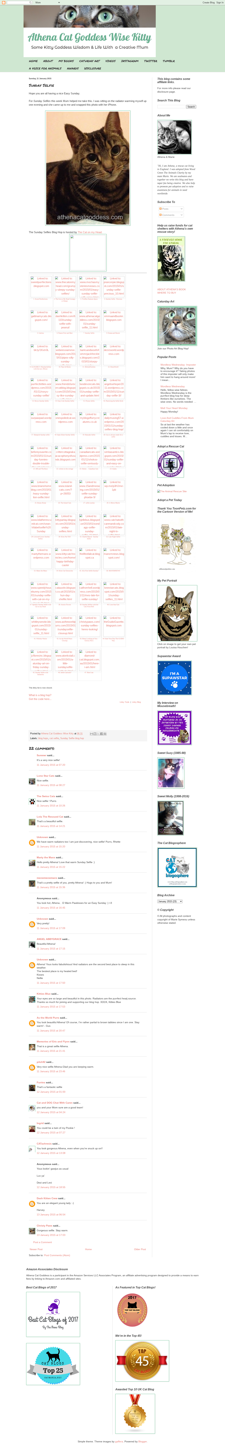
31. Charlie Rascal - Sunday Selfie (89, 538)
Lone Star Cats (45, 775)
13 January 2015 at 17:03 (51, 1235)
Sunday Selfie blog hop (72, 738)
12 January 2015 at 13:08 (51, 1153)
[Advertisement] (88, 720)
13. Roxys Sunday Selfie (40, 401)
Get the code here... (40, 698)
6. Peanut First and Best (65, 333)
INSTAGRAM (130, 61)
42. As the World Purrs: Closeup (65, 640)
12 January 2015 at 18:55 (51, 1187)
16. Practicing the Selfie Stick (113, 401)
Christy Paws (44, 1225)
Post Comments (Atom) (57, 1255)
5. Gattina (40, 333)
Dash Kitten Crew (47, 1198)
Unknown (42, 837)
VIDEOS (110, 61)
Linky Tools (124, 702)
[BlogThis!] (95, 734)
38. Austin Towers (65, 605)
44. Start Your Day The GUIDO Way (113, 640)
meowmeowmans (47, 877)
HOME (33, 61)
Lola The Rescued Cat (50, 816)
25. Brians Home (40, 503)
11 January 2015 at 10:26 (51, 805)
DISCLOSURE (92, 68)
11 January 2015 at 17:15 (51, 948)
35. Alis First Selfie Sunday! (89, 571)
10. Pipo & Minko (65, 367)
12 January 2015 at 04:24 (51, 1112)
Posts (165, 208)
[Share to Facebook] (101, 734)
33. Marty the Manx (40, 571)
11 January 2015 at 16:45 (51, 907)
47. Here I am (89, 672)
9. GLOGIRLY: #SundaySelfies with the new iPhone (40, 368)
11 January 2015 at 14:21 (51, 826)
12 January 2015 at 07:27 (51, 1132)
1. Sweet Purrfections (40, 299)
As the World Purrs (48, 1017)
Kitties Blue (44, 993)
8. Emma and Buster (113, 333)
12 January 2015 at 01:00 (51, 1091)
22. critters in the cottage (64, 469)
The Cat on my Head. (90, 232)
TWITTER (150, 61)
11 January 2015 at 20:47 (51, 1030)
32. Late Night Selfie (113, 537)
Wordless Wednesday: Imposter (178, 364)
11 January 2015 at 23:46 (51, 1071)
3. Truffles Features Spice (89, 299)
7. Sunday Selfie (88, 333)
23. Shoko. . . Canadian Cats (89, 469)
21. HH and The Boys (40, 469)
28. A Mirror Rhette (113, 503)
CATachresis (44, 1143)
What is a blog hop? (40, 695)
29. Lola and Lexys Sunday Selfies (40, 538)
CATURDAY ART (89, 61)
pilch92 (41, 1062)
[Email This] (91, 734)
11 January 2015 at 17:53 (51, 1006)
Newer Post (36, 1249)
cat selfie (54, 738)
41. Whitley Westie (40, 639)
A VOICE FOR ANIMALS (45, 68)
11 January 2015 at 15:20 (51, 846)
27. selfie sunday (89, 503)
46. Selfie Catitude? (64, 672)
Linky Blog (136, 702)
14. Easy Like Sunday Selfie (64, 401)
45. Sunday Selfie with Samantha (40, 673)
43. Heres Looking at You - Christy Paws (89, 640)
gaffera (119, 1441)
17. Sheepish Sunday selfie (40, 435)
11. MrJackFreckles (88, 367)
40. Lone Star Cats (113, 605)
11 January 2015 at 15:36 (51, 887)
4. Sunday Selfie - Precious (113, 299)
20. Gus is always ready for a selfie (113, 436)
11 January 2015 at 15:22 (51, 867)
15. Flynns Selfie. (89, 401)
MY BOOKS (66, 61)
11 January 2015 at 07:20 (51, 764)
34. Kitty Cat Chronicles (64, 571)
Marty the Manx (46, 857)
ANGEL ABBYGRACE (49, 939)
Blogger (142, 1441)
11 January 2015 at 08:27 (51, 785)
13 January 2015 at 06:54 (51, 1214)
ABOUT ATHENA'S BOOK (171, 289)
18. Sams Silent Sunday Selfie (65, 435)
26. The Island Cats (64, 503)
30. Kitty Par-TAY (65, 537)
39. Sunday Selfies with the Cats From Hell (89, 606)
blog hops (43, 738)
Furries (41, 1082)
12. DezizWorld (113, 367)
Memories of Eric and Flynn (53, 1041)
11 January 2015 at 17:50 (51, 982)
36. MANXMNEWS (113, 571)
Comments (168, 215)
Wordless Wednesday (172, 386)
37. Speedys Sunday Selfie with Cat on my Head (40, 606)
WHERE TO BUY (166, 292)
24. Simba (113, 469)
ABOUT (48, 61)
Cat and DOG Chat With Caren (55, 1102)
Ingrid (40, 1123)
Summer (41, 755)
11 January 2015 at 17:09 (51, 928)
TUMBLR (169, 61)
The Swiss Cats (46, 796)
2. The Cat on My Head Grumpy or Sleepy (64, 300)
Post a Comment (42, 1242)
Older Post (140, 1249)
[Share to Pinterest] (105, 734)
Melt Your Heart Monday (174, 408)
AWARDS (73, 68)
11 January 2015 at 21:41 (51, 1050)
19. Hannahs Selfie (89, 435)
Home (88, 1249)
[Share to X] (98, 734)
